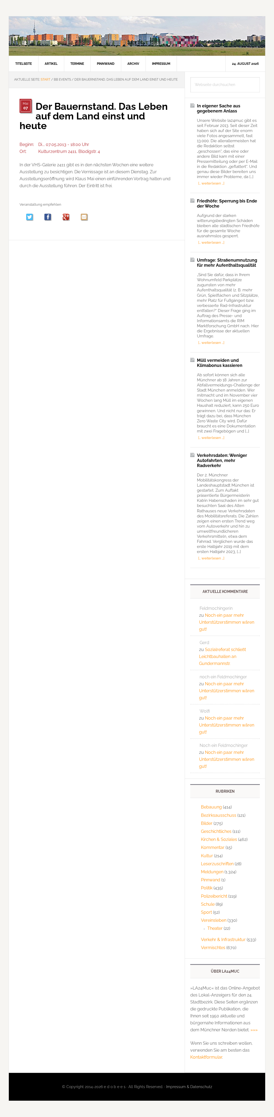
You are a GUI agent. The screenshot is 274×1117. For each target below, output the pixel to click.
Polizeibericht (214, 896)
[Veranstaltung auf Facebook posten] (50, 217)
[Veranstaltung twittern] (32, 217)
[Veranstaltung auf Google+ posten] (68, 217)
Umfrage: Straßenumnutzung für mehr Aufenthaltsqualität (227, 263)
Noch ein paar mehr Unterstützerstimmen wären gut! (226, 622)
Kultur (207, 855)
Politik (206, 887)
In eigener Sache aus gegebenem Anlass (218, 108)
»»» (254, 1029)
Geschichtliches (216, 831)
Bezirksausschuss (218, 815)
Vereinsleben (213, 920)
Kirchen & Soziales (219, 839)
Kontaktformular (206, 1057)
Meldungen (212, 871)
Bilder (206, 823)
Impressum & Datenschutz (189, 1087)
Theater (215, 928)
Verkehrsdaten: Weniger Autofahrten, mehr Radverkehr (222, 460)
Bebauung (211, 807)
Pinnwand (210, 879)
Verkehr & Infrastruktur (223, 939)
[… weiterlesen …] (211, 183)
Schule (208, 904)
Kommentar (212, 847)
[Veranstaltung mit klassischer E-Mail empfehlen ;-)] (84, 217)
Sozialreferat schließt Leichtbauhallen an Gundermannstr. (222, 656)
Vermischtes (213, 947)
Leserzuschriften (217, 863)
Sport (206, 912)
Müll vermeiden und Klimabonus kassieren (219, 363)
